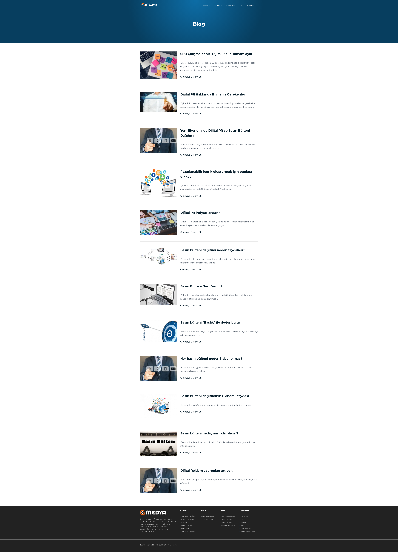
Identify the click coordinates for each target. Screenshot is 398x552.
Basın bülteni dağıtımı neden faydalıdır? (212, 250)
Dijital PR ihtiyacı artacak (200, 213)
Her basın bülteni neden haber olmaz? (211, 359)
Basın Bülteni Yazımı (187, 532)
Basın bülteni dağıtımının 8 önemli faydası (214, 396)
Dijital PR (183, 522)
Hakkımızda (230, 5)
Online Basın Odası (207, 516)
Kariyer (243, 522)
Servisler (217, 5)
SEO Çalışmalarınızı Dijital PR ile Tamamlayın (216, 54)
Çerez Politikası (226, 522)
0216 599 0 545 (246, 528)
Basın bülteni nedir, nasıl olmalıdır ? (209, 433)
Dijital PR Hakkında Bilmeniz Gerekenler (212, 94)
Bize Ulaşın (250, 5)
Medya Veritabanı (207, 519)
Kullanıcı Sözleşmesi (228, 516)
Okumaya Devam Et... (191, 77)
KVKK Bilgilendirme (228, 525)
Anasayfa (206, 5)
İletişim (243, 525)
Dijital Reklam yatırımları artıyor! (206, 471)
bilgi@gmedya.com (248, 532)
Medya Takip (184, 528)
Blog (240, 5)
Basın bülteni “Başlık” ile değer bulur (210, 322)
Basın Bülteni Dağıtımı (188, 516)
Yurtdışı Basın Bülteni (187, 519)
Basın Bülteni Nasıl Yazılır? (201, 286)
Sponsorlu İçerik (186, 525)
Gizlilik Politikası (226, 519)
